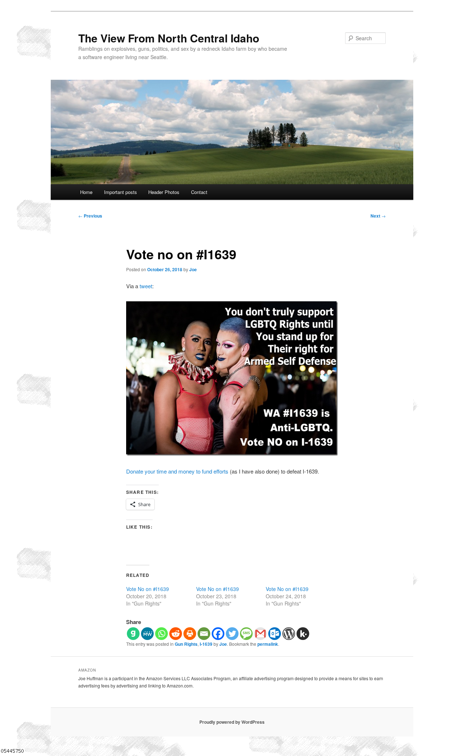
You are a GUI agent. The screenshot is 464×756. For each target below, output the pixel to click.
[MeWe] (147, 633)
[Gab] (133, 633)
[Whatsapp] (161, 633)
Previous (90, 215)
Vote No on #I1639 (147, 588)
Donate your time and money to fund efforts (177, 471)
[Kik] (303, 633)
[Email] (204, 633)
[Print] (189, 633)
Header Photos (163, 192)
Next (378, 215)
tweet (146, 286)
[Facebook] (218, 633)
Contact (199, 192)
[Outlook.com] (274, 633)
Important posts (120, 192)
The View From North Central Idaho (168, 38)
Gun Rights (186, 644)
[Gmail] (260, 633)
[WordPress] (288, 633)
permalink (267, 644)
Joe (193, 269)
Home (86, 192)
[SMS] (246, 633)
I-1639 (206, 644)
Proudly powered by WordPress (232, 722)
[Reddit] (175, 633)
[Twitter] (232, 633)
